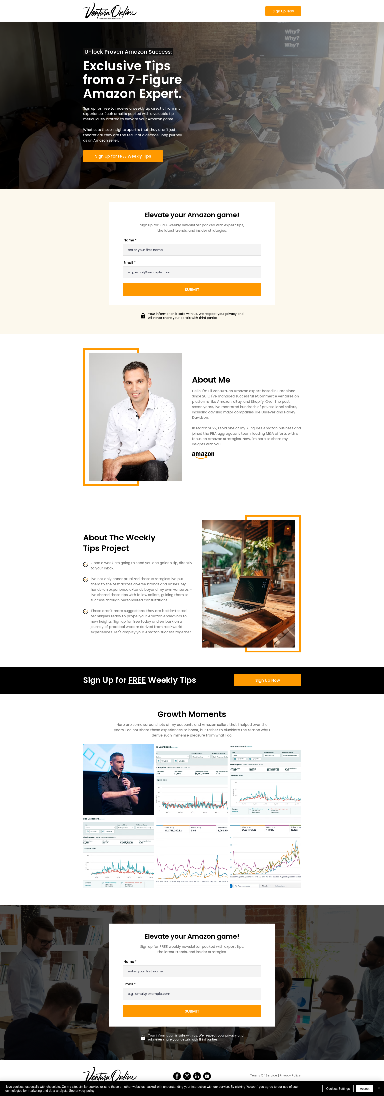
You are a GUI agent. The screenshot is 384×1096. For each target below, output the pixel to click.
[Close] (378, 1088)
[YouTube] (207, 1076)
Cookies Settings (338, 1088)
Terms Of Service (264, 1075)
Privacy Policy (290, 1075)
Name (129, 240)
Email (128, 262)
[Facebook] (177, 1076)
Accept (365, 1088)
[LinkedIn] (197, 1076)
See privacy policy (81, 1090)
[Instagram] (187, 1076)
